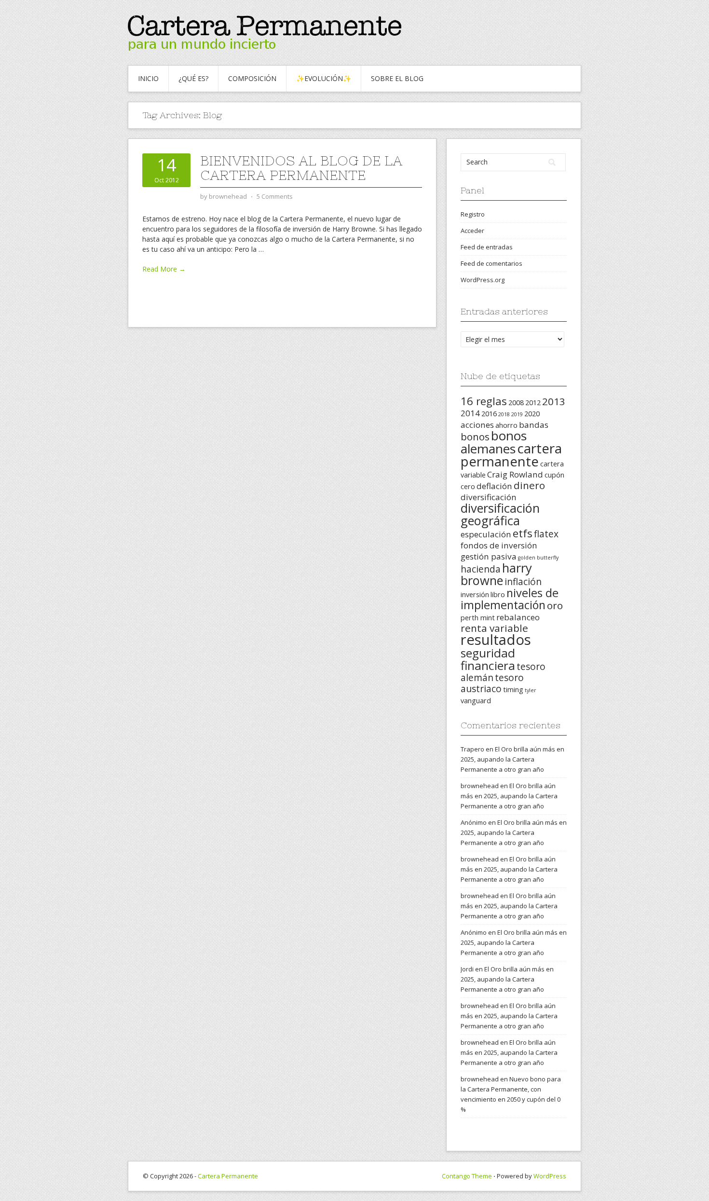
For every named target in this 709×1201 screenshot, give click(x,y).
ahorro (506, 425)
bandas (533, 424)
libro (498, 594)
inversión (475, 594)
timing (513, 689)
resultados (496, 639)
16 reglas (484, 401)
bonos (475, 436)
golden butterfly (538, 557)
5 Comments (275, 196)
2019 (517, 414)
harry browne (496, 574)
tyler (530, 690)
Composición (252, 78)
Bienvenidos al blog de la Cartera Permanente (301, 168)
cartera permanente (511, 454)
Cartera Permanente (228, 1176)
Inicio (148, 78)
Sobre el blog (397, 78)
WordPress (549, 1176)
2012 (533, 402)
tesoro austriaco (492, 683)
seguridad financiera (488, 659)
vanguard (476, 700)
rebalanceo (518, 617)
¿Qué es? (193, 78)
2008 (516, 402)
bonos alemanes (494, 442)
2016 (489, 413)
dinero (529, 485)
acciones (477, 424)
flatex (546, 534)
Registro (473, 214)
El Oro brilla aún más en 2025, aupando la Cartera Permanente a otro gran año (512, 759)
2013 (553, 401)
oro (555, 605)
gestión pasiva (489, 556)
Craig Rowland (515, 474)
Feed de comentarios (491, 263)
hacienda (481, 569)
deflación (494, 485)
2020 (532, 413)
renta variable (494, 628)
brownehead (480, 785)
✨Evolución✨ (323, 78)
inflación (523, 581)
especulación (486, 534)
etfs (522, 533)
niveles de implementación (510, 599)
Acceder (472, 230)
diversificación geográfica (500, 514)
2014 (470, 413)
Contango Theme (467, 1176)
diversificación (489, 497)
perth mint (478, 617)
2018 (504, 414)
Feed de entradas (487, 247)
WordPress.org (482, 279)
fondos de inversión (499, 545)
